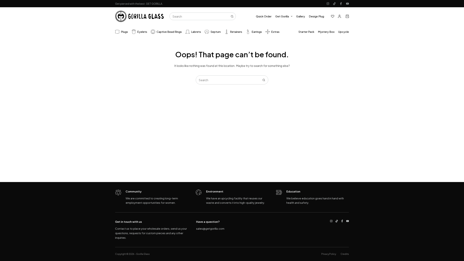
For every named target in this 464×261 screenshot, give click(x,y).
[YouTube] (347, 3)
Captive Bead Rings (169, 31)
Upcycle (343, 31)
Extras (275, 31)
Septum (215, 31)
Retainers (236, 31)
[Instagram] (327, 3)
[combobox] (199, 16)
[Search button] (232, 16)
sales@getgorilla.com (210, 228)
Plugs (124, 31)
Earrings (257, 31)
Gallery (300, 16)
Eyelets (142, 31)
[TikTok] (334, 3)
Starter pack (306, 31)
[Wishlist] (332, 16)
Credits (345, 254)
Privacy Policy (328, 254)
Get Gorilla (282, 16)
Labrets (196, 31)
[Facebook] (340, 3)
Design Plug (316, 16)
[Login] (339, 16)
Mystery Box (326, 31)
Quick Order (264, 16)
